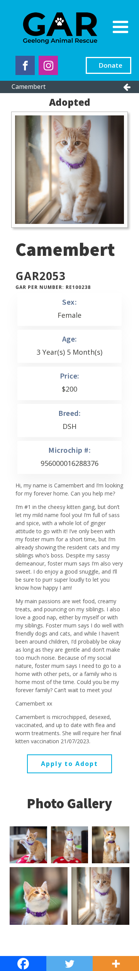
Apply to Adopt (69, 763)
